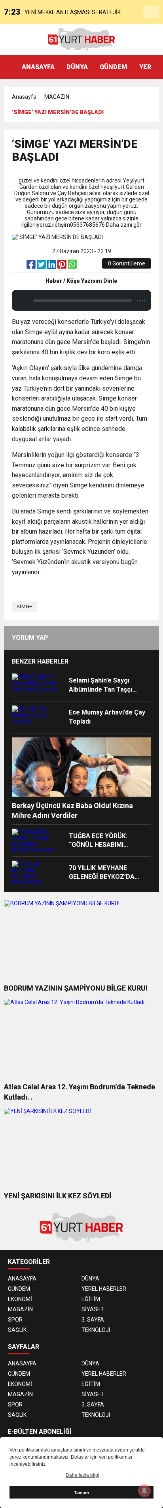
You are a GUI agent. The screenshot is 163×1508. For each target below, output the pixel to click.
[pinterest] (62, 266)
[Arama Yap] (151, 12)
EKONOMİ (20, 1299)
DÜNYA (77, 67)
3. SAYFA (93, 1319)
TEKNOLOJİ (96, 1330)
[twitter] (42, 266)
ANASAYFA (38, 67)
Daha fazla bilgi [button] (82, 1475)
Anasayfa (24, 97)
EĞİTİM (91, 1299)
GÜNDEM (113, 67)
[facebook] (32, 266)
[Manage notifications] (144, 1490)
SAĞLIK (17, 1330)
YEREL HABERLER (104, 1289)
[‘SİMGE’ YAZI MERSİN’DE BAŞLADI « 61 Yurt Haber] (81, 39)
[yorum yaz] (82, 266)
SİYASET (93, 1309)
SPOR (15, 1319)
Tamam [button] (81, 1492)
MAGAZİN (56, 97)
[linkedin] (52, 266)
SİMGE (24, 606)
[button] (157, 67)
